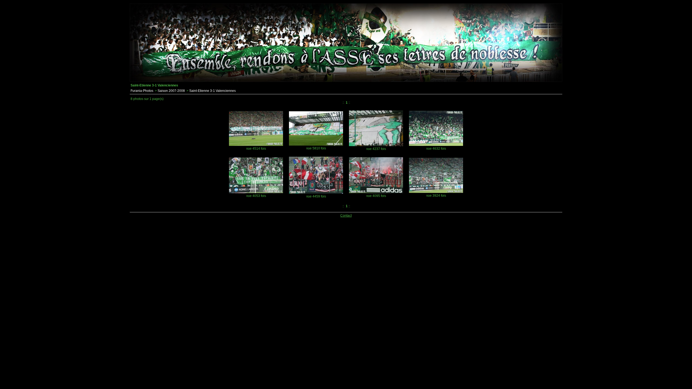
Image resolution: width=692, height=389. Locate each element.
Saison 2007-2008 (171, 91)
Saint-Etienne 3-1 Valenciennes (212, 91)
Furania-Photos (142, 91)
